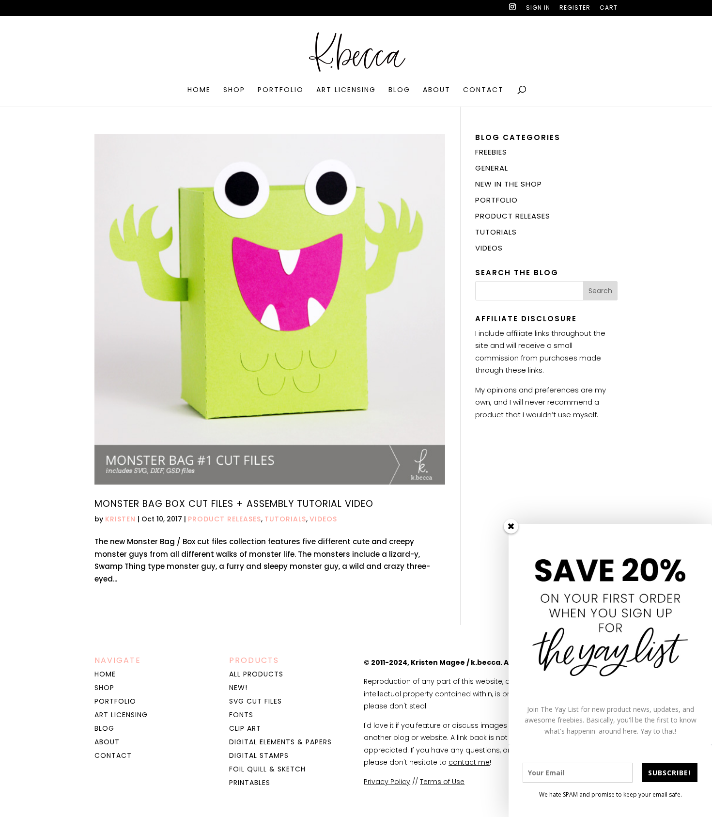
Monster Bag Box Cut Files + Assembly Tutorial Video (233, 503)
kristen (120, 519)
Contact (483, 90)
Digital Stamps (259, 755)
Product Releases (224, 519)
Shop (234, 90)
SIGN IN (538, 8)
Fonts (241, 715)
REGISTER (574, 8)
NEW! (238, 687)
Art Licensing (346, 90)
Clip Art (245, 728)
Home (199, 90)
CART (609, 8)
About (436, 90)
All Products (256, 674)
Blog (399, 90)
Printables (249, 782)
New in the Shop (508, 184)
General (491, 168)
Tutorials (285, 519)
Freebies (491, 152)
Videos (323, 519)
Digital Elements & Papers (280, 742)
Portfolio (281, 90)
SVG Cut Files (255, 701)
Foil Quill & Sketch (267, 769)
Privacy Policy (387, 781)
